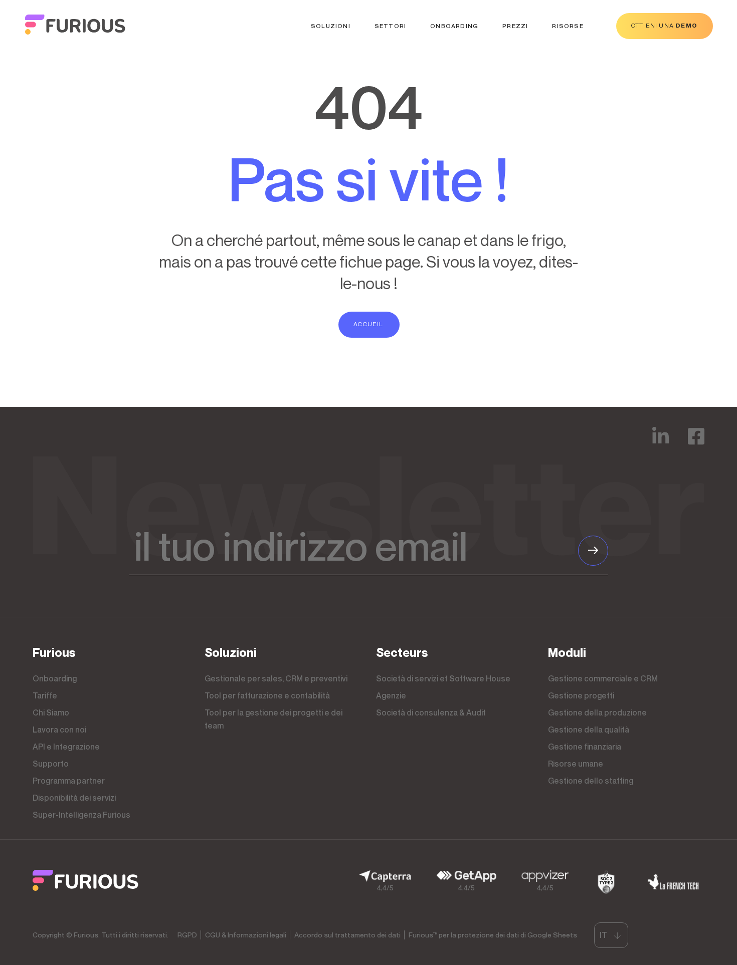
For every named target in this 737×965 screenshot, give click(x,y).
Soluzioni (330, 26)
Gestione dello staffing (590, 781)
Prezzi (515, 26)
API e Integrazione (66, 747)
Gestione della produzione (597, 712)
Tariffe (45, 695)
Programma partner (69, 781)
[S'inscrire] (593, 551)
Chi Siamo (51, 712)
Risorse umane (575, 764)
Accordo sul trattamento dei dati (347, 934)
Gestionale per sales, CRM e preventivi (276, 678)
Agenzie (391, 695)
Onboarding (454, 26)
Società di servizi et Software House (443, 678)
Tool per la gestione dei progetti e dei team (273, 719)
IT (603, 935)
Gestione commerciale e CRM (603, 678)
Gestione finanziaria (584, 747)
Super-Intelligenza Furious (81, 815)
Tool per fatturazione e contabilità (267, 695)
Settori (390, 26)
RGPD (187, 934)
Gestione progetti (581, 695)
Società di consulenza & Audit (431, 712)
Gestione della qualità (588, 730)
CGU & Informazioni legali (245, 934)
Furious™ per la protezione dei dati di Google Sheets (493, 934)
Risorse (567, 26)
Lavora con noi (59, 730)
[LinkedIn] (660, 443)
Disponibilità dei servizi (74, 798)
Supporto (51, 764)
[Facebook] (696, 443)
